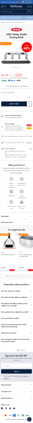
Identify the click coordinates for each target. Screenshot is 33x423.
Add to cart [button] (14, 104)
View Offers (27, 2)
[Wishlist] (4, 7)
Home (2, 22)
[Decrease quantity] (7, 97)
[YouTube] (14, 408)
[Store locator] (28, 7)
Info (31, 136)
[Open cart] (31, 7)
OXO (2, 252)
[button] (29, 103)
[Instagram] (6, 408)
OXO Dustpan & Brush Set (8, 254)
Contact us (29, 142)
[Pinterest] (10, 408)
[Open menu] (2, 7)
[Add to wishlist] (16, 234)
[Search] (29, 11)
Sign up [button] (16, 371)
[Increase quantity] (25, 97)
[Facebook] (2, 408)
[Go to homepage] (16, 6)
